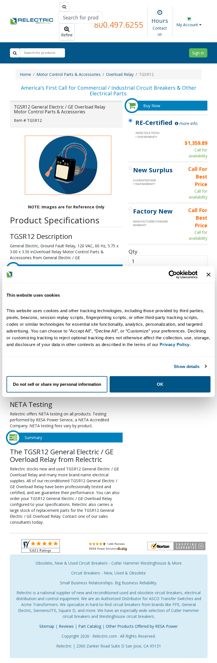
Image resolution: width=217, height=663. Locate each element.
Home (25, 74)
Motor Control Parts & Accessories (68, 74)
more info (188, 123)
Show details (186, 366)
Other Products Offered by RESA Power (142, 626)
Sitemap (46, 626)
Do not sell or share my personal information (57, 384)
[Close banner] (209, 274)
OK (160, 384)
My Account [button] (187, 24)
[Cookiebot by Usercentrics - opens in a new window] (173, 274)
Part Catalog (89, 626)
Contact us (160, 31)
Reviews (66, 626)
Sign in (198, 53)
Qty (133, 251)
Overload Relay (120, 74)
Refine (67, 35)
